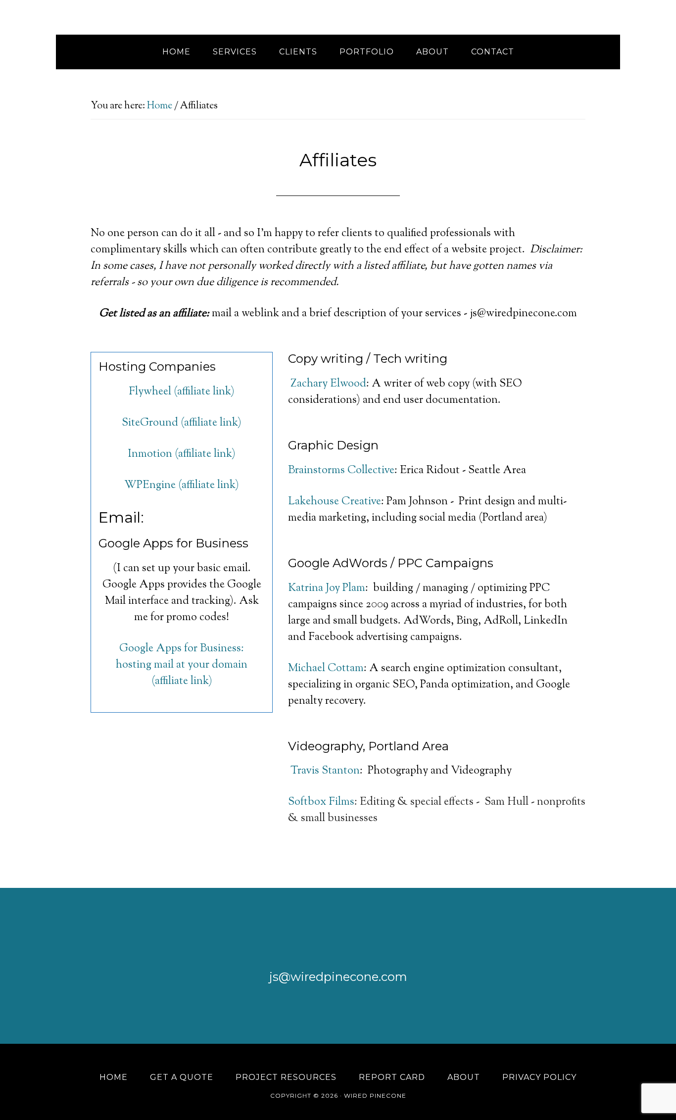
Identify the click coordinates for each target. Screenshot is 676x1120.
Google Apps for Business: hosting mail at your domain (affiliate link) (181, 665)
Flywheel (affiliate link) (182, 392)
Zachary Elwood (328, 384)
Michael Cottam (326, 669)
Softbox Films (321, 802)
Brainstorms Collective (341, 471)
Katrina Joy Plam (326, 588)
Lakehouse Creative (334, 502)
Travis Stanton (325, 771)
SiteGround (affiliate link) (181, 423)
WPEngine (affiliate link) (181, 485)
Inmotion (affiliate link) (182, 454)
